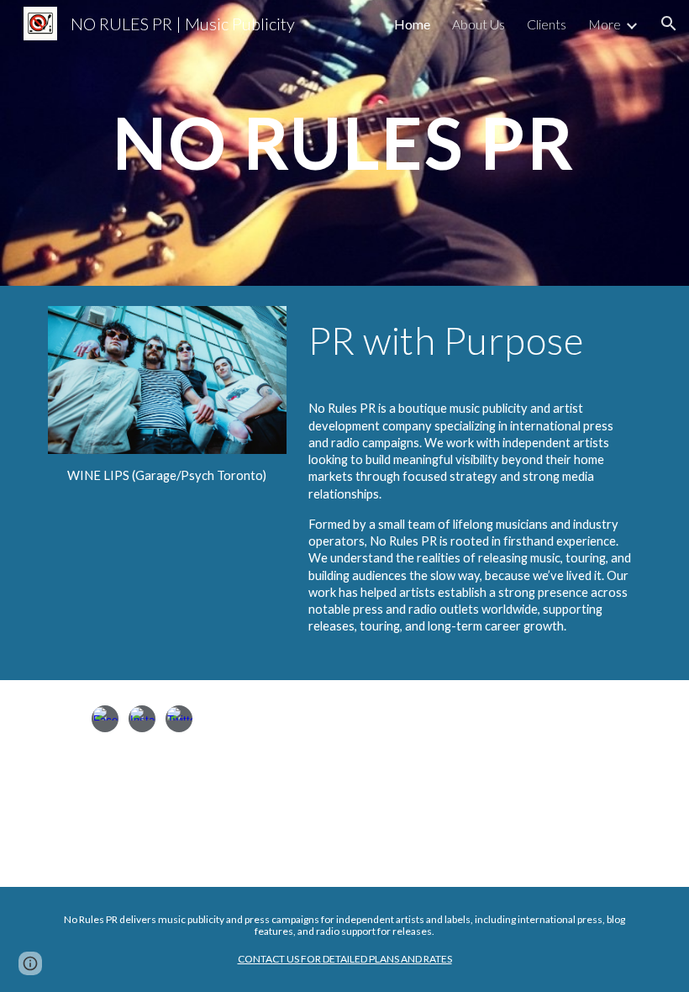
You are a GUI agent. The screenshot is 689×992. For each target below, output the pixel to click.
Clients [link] (546, 24)
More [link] (604, 24)
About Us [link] (478, 24)
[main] (344, 142)
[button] (669, 23)
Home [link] (412, 24)
